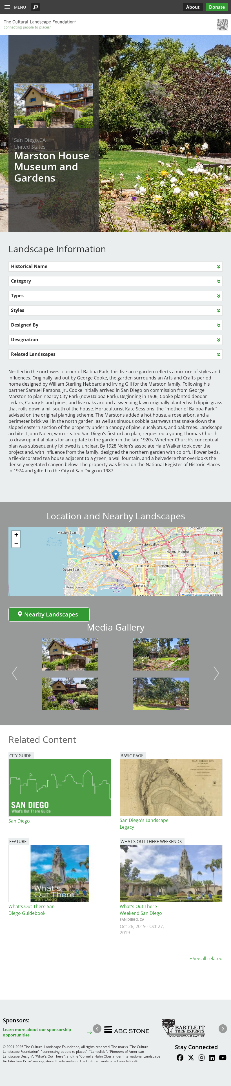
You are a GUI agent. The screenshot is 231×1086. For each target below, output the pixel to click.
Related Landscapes (33, 354)
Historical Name (29, 266)
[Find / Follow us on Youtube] (222, 1058)
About (192, 7)
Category (21, 281)
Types (17, 295)
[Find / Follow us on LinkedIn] (212, 1058)
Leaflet (187, 594)
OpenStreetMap (202, 594)
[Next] (216, 673)
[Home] (39, 25)
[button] (35, 7)
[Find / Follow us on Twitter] (191, 1058)
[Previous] (14, 673)
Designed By (24, 325)
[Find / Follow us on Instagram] (202, 1058)
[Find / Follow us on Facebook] (180, 1058)
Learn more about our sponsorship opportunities (37, 1032)
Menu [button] (20, 7)
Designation (24, 339)
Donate (217, 7)
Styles (17, 310)
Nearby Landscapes (51, 614)
